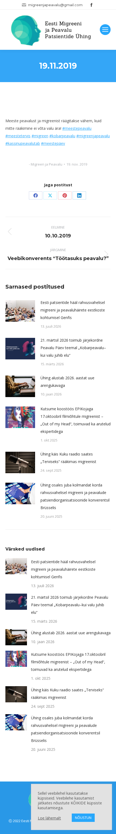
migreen (41, 135)
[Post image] (20, 311)
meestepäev (54, 143)
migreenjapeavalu (94, 135)
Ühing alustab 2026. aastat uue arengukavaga (67, 381)
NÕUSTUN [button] (83, 817)
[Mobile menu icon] (105, 29)
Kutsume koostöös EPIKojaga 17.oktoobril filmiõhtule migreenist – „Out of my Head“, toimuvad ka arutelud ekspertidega (75, 420)
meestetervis (19, 135)
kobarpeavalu (63, 135)
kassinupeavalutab (24, 143)
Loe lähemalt (49, 817)
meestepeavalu (78, 128)
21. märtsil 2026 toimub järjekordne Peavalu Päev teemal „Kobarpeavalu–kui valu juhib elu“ (73, 348)
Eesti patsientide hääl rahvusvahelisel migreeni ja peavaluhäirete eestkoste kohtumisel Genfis (72, 310)
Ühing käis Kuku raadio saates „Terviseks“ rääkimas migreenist (68, 457)
